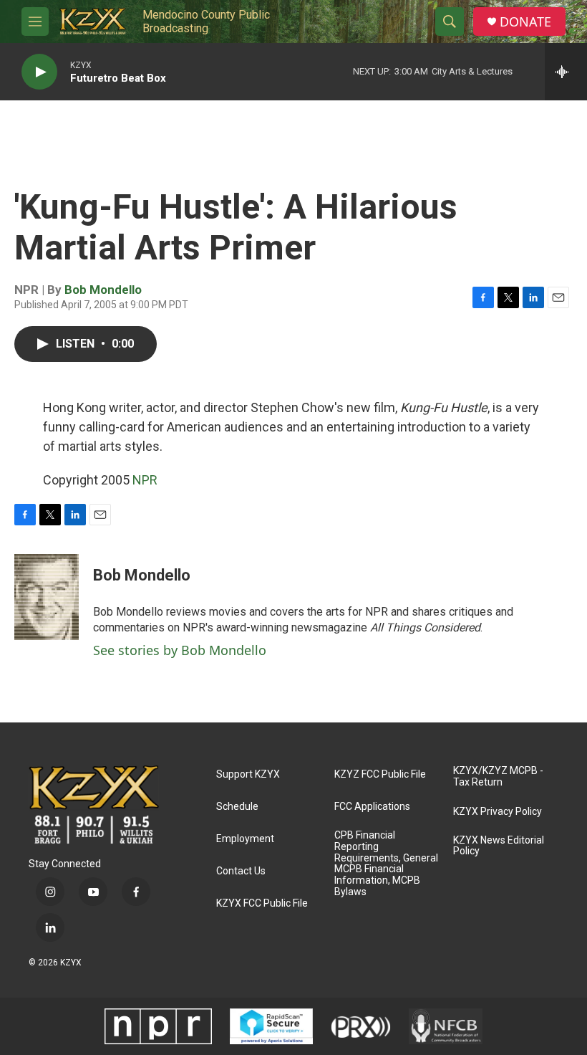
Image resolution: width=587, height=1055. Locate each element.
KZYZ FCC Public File (380, 774)
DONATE (525, 21)
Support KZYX (248, 774)
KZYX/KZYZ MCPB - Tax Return (498, 776)
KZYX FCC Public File (262, 903)
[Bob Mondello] (46, 597)
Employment (245, 839)
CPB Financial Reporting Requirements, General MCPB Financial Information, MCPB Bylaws (386, 864)
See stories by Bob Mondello (179, 650)
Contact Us (241, 871)
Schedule (237, 806)
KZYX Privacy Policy (497, 811)
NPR (144, 479)
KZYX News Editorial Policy (498, 846)
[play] (39, 72)
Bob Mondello (103, 289)
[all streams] (566, 71)
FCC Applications (372, 806)
